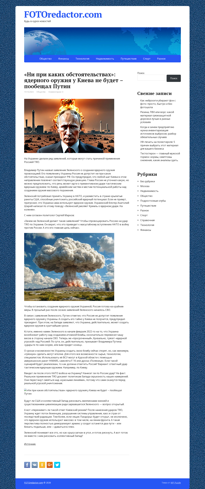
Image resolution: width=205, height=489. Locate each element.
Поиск (141, 73)
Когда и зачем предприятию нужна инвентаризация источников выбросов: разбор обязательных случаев (158, 132)
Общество (45, 58)
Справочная (147, 220)
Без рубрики (147, 181)
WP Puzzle (176, 482)
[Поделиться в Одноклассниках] (42, 465)
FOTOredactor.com (63, 14)
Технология (82, 58)
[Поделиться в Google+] (50, 465)
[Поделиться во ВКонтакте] (35, 465)
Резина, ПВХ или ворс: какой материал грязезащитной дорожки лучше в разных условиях (157, 117)
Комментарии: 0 (56, 92)
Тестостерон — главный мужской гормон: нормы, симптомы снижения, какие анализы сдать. (160, 157)
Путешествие (129, 58)
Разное (161, 58)
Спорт (147, 58)
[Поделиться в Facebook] (27, 465)
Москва (144, 186)
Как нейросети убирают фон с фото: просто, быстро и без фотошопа (158, 104)
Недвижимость (105, 58)
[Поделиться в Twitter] (57, 465)
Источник (30, 444)
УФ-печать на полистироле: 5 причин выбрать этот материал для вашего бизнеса (159, 145)
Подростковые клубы (153, 200)
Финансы (63, 58)
